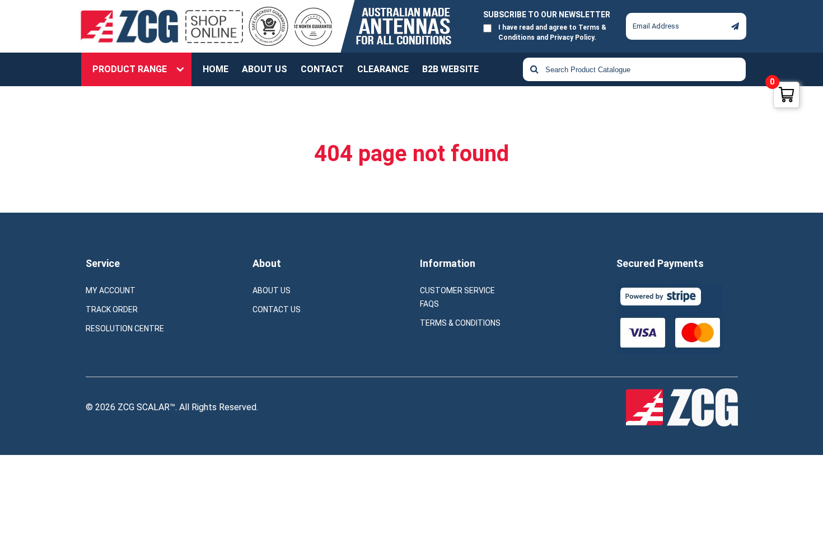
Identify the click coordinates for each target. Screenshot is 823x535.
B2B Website (450, 69)
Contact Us (276, 309)
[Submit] (735, 26)
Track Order (112, 309)
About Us (264, 69)
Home (215, 69)
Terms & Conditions (460, 322)
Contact (322, 69)
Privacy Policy (572, 37)
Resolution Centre (125, 328)
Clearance (383, 69)
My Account (110, 290)
